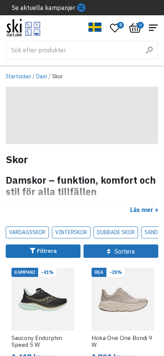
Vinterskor (71, 232)
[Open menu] (153, 27)
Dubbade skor (116, 232)
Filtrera (46, 250)
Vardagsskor (27, 232)
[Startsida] (23, 27)
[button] (95, 27)
